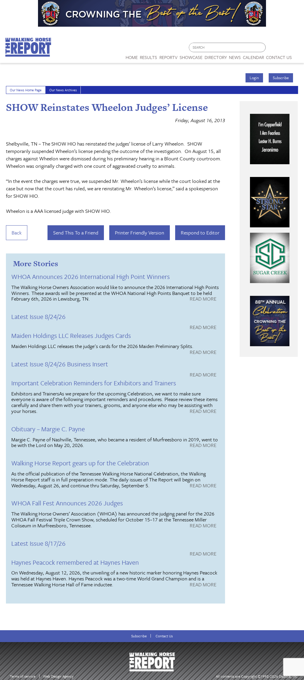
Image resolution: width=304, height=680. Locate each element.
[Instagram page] (296, 49)
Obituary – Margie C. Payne (48, 428)
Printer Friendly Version (139, 232)
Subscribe (281, 78)
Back (17, 232)
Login (254, 78)
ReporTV (168, 57)
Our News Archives (63, 89)
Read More (203, 299)
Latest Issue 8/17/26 (38, 543)
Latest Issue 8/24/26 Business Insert (59, 363)
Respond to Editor (200, 232)
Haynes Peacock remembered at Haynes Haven (75, 562)
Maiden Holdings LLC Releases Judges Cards (71, 335)
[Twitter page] (284, 49)
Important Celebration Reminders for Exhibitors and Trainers (93, 382)
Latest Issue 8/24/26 (38, 316)
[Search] (262, 47)
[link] (132, 56)
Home (132, 57)
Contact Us (164, 636)
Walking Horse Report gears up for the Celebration (80, 462)
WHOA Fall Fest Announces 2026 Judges (67, 502)
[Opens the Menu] (298, 55)
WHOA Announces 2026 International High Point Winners (90, 276)
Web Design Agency (58, 676)
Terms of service (22, 676)
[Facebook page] (273, 49)
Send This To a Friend (75, 232)
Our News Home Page (26, 89)
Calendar (253, 57)
